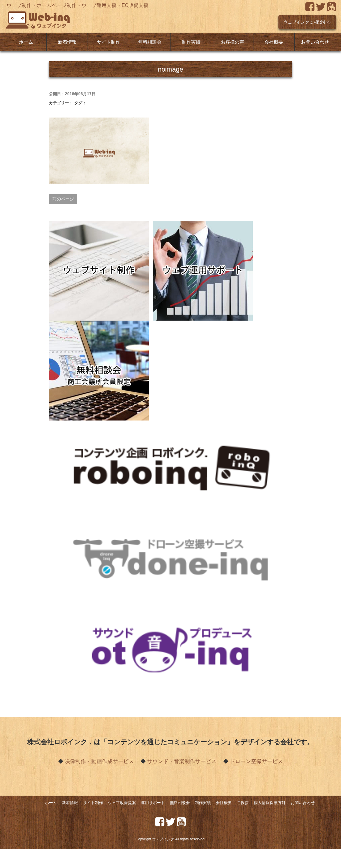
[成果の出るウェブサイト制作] (99, 225)
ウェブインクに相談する (307, 22)
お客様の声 (232, 42)
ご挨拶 (243, 802)
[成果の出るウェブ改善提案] (203, 225)
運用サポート (153, 802)
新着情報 (67, 42)
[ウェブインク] (38, 15)
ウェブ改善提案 (122, 802)
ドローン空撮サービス (256, 761)
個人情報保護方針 (270, 802)
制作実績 (191, 42)
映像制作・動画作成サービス (99, 761)
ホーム (26, 42)
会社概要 (273, 42)
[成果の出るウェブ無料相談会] (99, 325)
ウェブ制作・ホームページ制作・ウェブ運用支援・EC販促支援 (78, 5)
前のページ (63, 198)
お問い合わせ (315, 42)
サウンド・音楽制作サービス (181, 761)
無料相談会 (150, 42)
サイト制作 (108, 42)
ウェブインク (163, 839)
